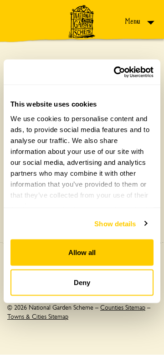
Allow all (82, 252)
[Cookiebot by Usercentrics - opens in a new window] (116, 72)
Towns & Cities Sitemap (37, 316)
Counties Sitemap (122, 307)
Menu (133, 21)
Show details (115, 223)
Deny (82, 282)
